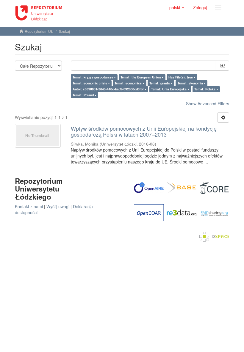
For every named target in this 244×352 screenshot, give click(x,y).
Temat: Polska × (206, 89)
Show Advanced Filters (207, 103)
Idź (222, 66)
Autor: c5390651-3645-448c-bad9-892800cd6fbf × (109, 89)
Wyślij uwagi (57, 206)
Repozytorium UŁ (39, 31)
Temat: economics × (129, 83)
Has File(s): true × (181, 77)
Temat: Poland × (84, 95)
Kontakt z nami (29, 206)
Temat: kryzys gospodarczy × (94, 77)
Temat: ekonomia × (192, 83)
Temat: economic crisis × (91, 83)
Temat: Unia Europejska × (170, 89)
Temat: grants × (161, 83)
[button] (177, 7)
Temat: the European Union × (142, 77)
